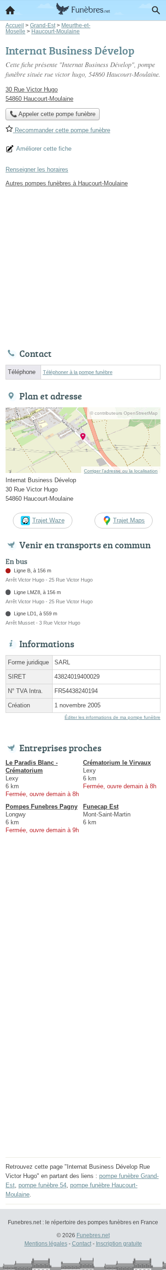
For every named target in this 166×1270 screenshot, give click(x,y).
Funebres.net (93, 1235)
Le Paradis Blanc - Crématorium (32, 766)
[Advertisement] (83, 1071)
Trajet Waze (48, 520)
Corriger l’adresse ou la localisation (121, 470)
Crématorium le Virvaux (117, 762)
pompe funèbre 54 (42, 1185)
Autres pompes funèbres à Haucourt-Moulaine (67, 183)
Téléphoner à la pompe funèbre (78, 372)
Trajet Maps (129, 520)
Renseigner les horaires (37, 169)
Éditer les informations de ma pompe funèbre (112, 717)
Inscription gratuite (119, 1243)
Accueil (10, 10)
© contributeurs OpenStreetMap (124, 413)
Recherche (156, 10)
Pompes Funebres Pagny (41, 806)
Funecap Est (101, 806)
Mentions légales (45, 1243)
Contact (81, 1243)
